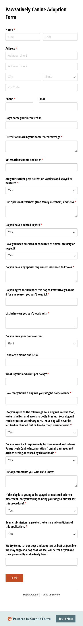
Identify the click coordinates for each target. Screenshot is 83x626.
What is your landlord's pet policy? (32, 374)
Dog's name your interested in (23, 118)
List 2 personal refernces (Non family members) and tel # (41, 202)
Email (42, 99)
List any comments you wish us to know (30, 472)
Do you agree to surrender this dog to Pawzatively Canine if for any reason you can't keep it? (40, 292)
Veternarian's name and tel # (29, 160)
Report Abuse (30, 594)
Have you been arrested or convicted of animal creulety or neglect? (40, 246)
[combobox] (60, 77)
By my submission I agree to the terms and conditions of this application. (39, 524)
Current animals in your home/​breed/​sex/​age (39, 137)
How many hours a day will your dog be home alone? (41, 393)
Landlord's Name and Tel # (22, 355)
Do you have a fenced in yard (29, 225)
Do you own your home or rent (24, 336)
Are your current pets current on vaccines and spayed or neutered (39, 181)
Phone (15, 99)
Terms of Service (50, 594)
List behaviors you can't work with (33, 313)
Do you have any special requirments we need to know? (41, 267)
